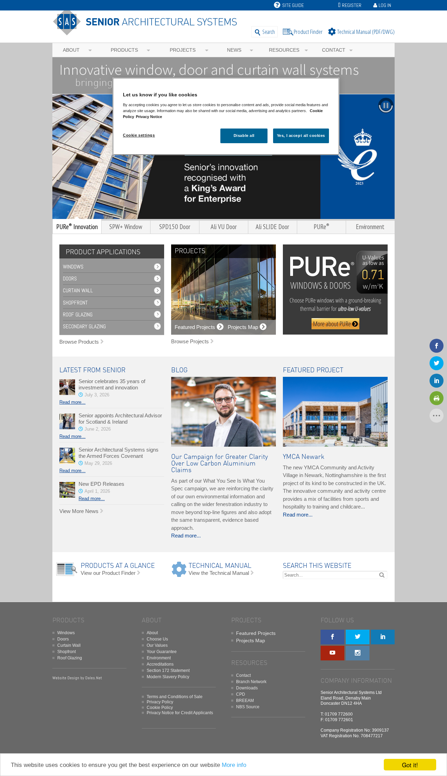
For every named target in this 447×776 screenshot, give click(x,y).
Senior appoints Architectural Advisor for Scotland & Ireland (120, 418)
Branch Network (251, 681)
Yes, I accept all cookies (301, 135)
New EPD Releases (101, 484)
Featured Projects (256, 633)
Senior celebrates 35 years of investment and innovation (112, 384)
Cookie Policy (160, 707)
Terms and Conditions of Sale (175, 696)
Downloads (247, 688)
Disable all (244, 135)
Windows (73, 266)
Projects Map (250, 640)
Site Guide (293, 5)
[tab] (101, 252)
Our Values (157, 645)
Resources (284, 50)
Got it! (410, 764)
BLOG (179, 370)
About (71, 50)
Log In (385, 5)
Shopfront (75, 302)
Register (351, 5)
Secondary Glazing (84, 326)
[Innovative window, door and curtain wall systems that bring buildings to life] (147, 32)
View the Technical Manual (219, 573)
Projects (183, 50)
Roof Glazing (78, 314)
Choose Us (157, 639)
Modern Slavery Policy (168, 676)
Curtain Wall (78, 290)
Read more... (72, 402)
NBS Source (247, 706)
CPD (240, 694)
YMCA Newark (303, 457)
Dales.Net (93, 678)
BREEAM (245, 700)
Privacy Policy (160, 702)
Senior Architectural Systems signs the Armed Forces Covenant (119, 453)
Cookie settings (139, 135)
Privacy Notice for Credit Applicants (180, 712)
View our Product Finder (108, 573)
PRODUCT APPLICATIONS (103, 252)
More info (234, 765)
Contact (333, 50)
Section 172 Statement (168, 670)
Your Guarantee (162, 651)
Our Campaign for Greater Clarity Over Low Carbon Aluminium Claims (219, 464)
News (234, 50)
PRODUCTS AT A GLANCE (118, 566)
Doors (70, 278)
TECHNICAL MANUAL (220, 566)
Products (124, 50)
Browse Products (79, 342)
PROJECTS (190, 251)
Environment (159, 658)
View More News (78, 511)
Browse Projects (190, 341)
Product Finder (308, 32)
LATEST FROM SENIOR (92, 370)
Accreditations (160, 664)
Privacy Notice (149, 117)
